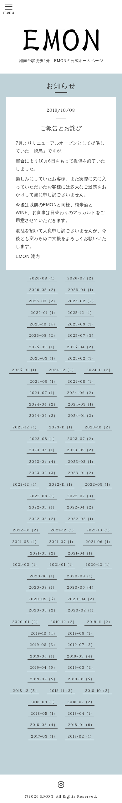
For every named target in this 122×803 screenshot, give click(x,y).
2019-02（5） (44, 679)
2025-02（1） (81, 358)
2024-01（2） (81, 415)
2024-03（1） (81, 404)
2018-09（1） (43, 701)
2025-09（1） (81, 324)
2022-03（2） (43, 518)
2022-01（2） (26, 530)
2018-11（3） (62, 690)
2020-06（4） (81, 587)
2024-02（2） (43, 415)
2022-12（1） (26, 484)
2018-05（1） (44, 713)
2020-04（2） (82, 598)
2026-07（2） (81, 278)
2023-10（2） (98, 427)
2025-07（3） (82, 335)
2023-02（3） (43, 472)
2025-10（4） (43, 324)
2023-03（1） (81, 461)
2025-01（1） (25, 369)
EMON (46, 796)
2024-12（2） (62, 369)
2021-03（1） (26, 564)
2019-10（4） (44, 633)
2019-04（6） (43, 667)
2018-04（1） (81, 713)
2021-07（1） (62, 541)
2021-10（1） (99, 530)
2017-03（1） (44, 736)
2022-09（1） (98, 484)
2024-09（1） (43, 381)
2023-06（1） (43, 450)
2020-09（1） (81, 576)
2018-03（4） (44, 724)
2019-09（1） (81, 633)
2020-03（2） (43, 610)
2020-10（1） (43, 576)
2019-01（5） (81, 679)
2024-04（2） (43, 404)
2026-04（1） (81, 289)
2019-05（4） (80, 656)
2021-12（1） (63, 530)
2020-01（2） (26, 621)
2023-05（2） (81, 450)
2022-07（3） (81, 496)
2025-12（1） (81, 312)
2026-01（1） (44, 312)
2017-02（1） (81, 736)
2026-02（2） (82, 301)
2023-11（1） (61, 427)
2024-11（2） (99, 369)
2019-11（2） (99, 621)
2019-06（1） (43, 656)
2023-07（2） (81, 438)
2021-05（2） (44, 553)
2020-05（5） (42, 598)
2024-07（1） (43, 392)
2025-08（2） (43, 335)
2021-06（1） (99, 541)
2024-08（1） (81, 381)
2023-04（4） (43, 461)
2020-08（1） (43, 587)
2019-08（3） (43, 644)
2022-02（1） (81, 518)
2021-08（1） (25, 541)
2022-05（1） (43, 507)
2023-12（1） (26, 427)
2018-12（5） (26, 690)
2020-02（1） (82, 610)
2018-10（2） (98, 690)
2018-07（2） (80, 701)
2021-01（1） (62, 564)
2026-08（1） (43, 278)
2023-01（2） (81, 472)
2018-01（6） (81, 724)
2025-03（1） (43, 358)
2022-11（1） (61, 484)
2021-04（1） (81, 553)
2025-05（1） (43, 347)
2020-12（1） (98, 564)
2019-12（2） (63, 621)
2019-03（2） (81, 667)
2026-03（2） (43, 301)
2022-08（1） (43, 496)
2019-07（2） (81, 644)
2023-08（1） (43, 438)
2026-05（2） (43, 289)
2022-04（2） (81, 507)
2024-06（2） (81, 392)
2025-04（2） (81, 347)
